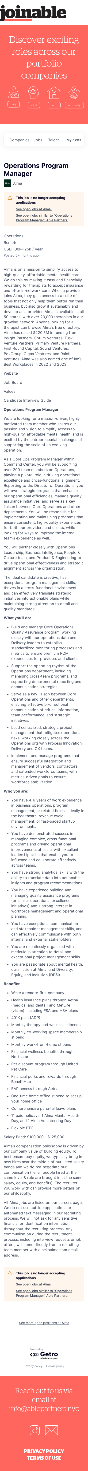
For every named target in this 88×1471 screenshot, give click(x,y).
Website (11, 373)
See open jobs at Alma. (34, 209)
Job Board (13, 382)
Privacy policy (33, 1366)
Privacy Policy (44, 1451)
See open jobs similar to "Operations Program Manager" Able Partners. (44, 217)
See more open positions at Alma (44, 1323)
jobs (38, 140)
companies (19, 140)
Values (9, 391)
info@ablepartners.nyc (44, 1408)
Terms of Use (44, 1458)
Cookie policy (55, 1366)
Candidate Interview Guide (27, 400)
